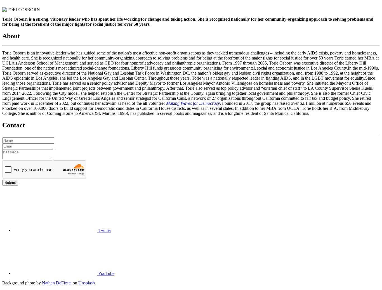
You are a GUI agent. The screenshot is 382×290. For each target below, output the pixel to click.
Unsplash (86, 283)
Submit (10, 182)
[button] (62, 230)
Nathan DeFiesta (57, 283)
